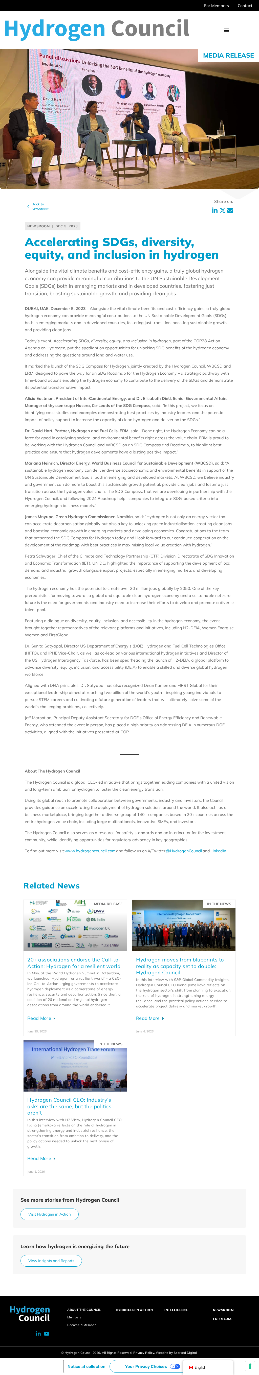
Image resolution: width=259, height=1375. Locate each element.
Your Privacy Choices (146, 1366)
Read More (39, 1018)
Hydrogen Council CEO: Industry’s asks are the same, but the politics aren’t (69, 1106)
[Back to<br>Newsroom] (28, 206)
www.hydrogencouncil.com (90, 850)
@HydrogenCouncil (184, 850)
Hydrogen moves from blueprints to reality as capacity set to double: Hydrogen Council (180, 966)
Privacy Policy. (144, 1353)
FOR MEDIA (222, 1319)
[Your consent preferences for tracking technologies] (250, 1366)
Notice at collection (86, 1366)
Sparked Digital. (186, 1353)
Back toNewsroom (40, 206)
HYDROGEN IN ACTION (134, 1310)
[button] (227, 30)
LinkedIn (218, 850)
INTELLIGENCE (176, 1310)
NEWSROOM (223, 1310)
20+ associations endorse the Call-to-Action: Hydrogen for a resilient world (74, 962)
